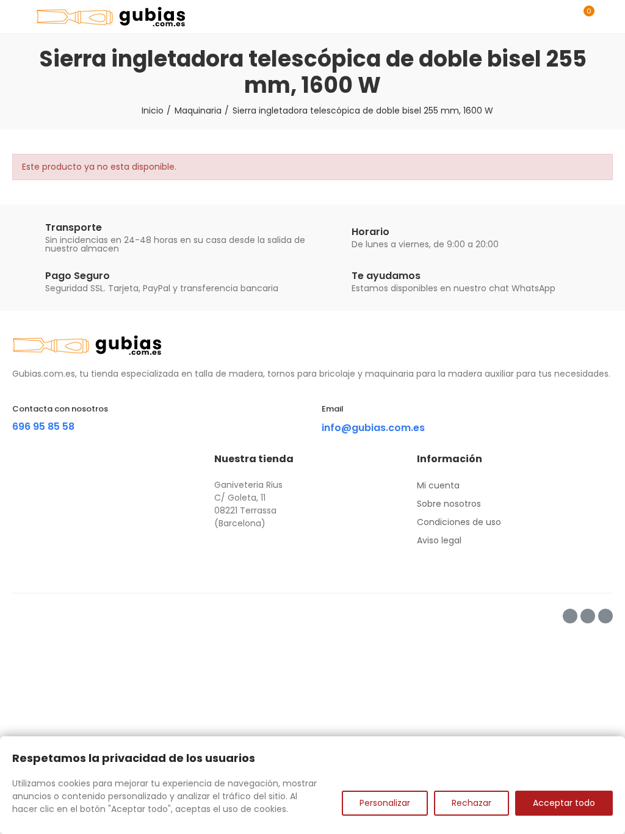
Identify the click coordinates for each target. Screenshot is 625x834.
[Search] (563, 16)
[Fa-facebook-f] (570, 616)
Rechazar (471, 803)
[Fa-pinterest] (587, 616)
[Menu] (18, 16)
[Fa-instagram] (605, 616)
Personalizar (384, 803)
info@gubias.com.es (373, 428)
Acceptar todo (564, 803)
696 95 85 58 (43, 426)
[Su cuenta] (607, 16)
